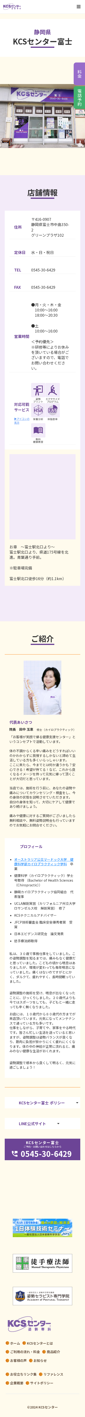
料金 (79, 74)
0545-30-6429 (43, 269)
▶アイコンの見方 (22, 420)
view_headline (78, 6)
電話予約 (79, 97)
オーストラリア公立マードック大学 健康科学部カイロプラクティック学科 (43, 861)
